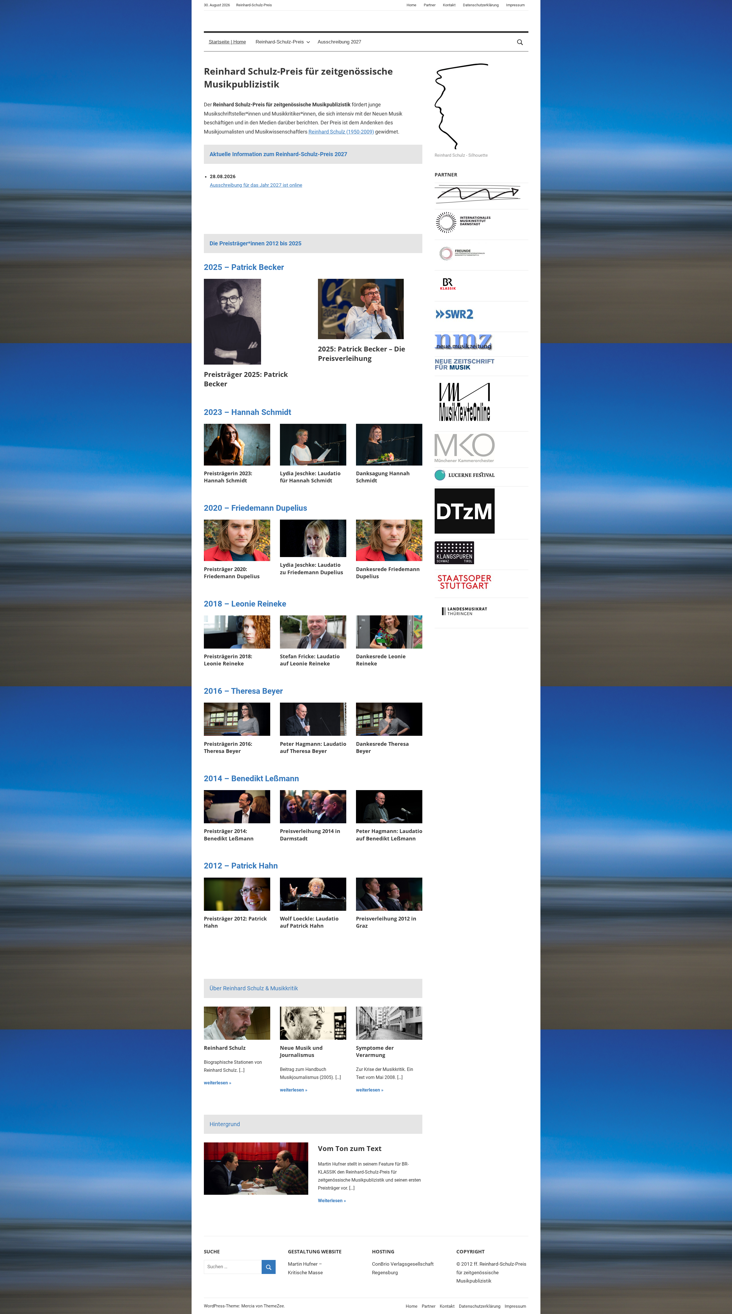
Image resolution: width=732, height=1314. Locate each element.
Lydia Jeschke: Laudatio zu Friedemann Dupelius (311, 568)
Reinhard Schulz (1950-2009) (341, 132)
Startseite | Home (227, 42)
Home (411, 5)
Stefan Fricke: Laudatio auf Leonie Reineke (310, 660)
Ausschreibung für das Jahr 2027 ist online (256, 185)
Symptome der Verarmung (375, 1051)
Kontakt (449, 5)
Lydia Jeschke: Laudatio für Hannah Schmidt (310, 477)
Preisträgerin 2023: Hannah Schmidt (228, 477)
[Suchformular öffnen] (520, 42)
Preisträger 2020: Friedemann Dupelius (232, 573)
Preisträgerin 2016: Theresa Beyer (228, 747)
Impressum (515, 5)
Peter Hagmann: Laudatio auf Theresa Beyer (313, 747)
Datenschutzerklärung (481, 5)
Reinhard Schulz (225, 1047)
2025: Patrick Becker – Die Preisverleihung (361, 353)
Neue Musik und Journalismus (301, 1051)
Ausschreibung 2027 (339, 42)
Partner (429, 5)
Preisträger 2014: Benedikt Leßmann (229, 835)
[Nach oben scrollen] (721, 1303)
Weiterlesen (330, 1200)
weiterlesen (216, 1083)
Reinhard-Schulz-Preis (280, 42)
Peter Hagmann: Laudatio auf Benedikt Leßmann (389, 835)
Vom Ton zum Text (349, 1148)
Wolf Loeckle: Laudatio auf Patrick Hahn (309, 922)
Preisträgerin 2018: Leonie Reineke (228, 660)
